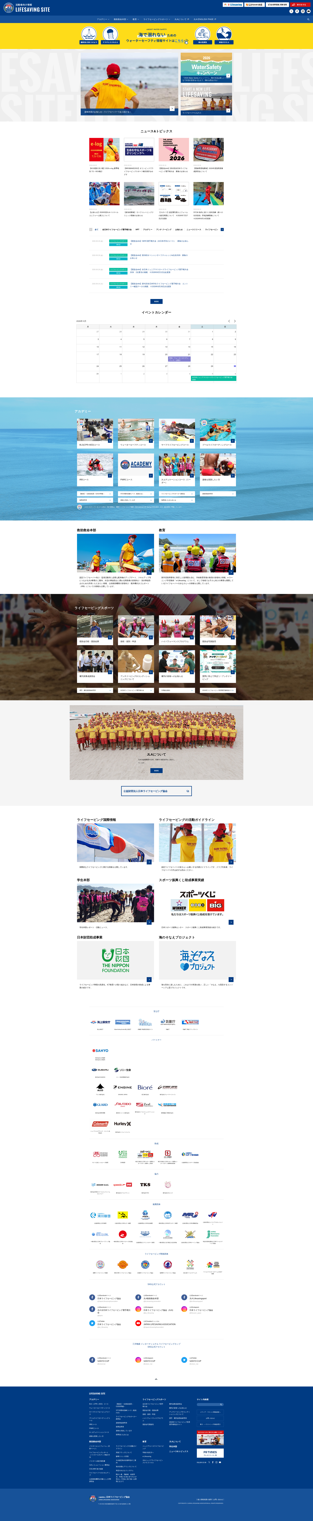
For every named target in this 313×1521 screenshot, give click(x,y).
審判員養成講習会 (175, 1404)
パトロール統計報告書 (97, 1461)
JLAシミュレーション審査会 (99, 1465)
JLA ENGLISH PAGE (204, 19)
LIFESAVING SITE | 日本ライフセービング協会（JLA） (27, 8)
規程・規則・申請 (149, 1414)
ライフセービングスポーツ (155, 19)
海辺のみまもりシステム (124, 1470)
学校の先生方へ (148, 1452)
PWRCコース (94, 1428)
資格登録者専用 (207, 494)
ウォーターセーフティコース (99, 1408)
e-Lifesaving (147, 1456)
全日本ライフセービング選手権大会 (132, 690)
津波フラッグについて (124, 1452)
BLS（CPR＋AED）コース (98, 1404)
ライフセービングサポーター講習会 (173, 494)
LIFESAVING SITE (97, 1394)
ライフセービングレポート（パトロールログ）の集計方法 (99, 1455)
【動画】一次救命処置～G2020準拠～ (92, 494)
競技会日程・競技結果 (150, 1410)
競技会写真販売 (148, 1424)
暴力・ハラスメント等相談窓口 (210, 1424)
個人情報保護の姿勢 (204, 1499)
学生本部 (173, 1446)
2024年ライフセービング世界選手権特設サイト (218, 690)
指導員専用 (83, 500)
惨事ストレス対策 (122, 1456)
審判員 (118, 244)
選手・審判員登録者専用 (87, 690)
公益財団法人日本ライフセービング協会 (145, 791)
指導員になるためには (168, 500)
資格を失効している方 (127, 500)
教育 (135, 19)
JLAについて (181, 19)
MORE (156, 301)
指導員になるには (122, 1434)
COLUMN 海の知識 (96, 1469)
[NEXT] (234, 321)
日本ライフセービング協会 (114, 1498)
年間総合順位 (165, 690)
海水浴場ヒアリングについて (126, 1466)
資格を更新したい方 (96, 1436)
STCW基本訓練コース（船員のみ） (132, 494)
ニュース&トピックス (157, 131)
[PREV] (229, 321)
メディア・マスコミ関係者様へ (210, 1412)
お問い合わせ (210, 1418)
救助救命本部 (120, 19)
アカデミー (102, 19)
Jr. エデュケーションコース (99, 1432)
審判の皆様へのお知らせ (178, 1408)
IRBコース (93, 1424)
